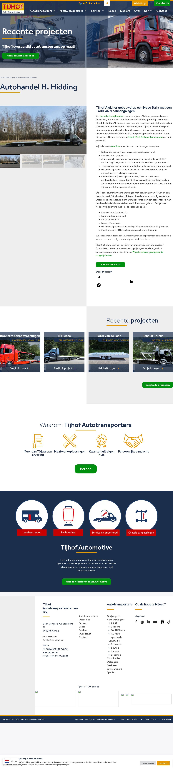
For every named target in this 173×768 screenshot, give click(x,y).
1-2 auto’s (116, 644)
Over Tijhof (141, 11)
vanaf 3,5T (114, 640)
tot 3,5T (113, 623)
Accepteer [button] (163, 763)
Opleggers (112, 661)
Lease (112, 11)
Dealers (125, 11)
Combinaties (113, 658)
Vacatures (162, 3)
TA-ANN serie (118, 630)
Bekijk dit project (19, 368)
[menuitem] (10, 161)
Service (96, 11)
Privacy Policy (150, 719)
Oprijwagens (113, 616)
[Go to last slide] (4, 130)
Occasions (84, 619)
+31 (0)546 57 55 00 (53, 639)
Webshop (140, 3)
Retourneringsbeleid (129, 719)
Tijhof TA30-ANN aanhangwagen (145, 137)
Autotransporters (41, 11)
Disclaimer (166, 719)
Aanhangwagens (116, 619)
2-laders (115, 626)
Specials (111, 672)
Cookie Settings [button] (148, 763)
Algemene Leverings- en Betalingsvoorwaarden (95, 719)
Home (2, 77)
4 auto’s (115, 651)
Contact (161, 11)
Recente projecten (12, 77)
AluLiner (115, 146)
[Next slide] (81, 130)
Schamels (116, 654)
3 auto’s (115, 647)
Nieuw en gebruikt (71, 11)
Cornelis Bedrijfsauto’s (112, 115)
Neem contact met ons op (20, 55)
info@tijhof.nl (50, 636)
